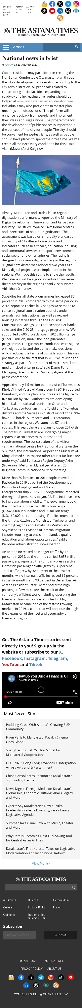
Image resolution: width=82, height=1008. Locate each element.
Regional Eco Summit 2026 (36, 916)
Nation (9, 64)
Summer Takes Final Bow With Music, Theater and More (39, 825)
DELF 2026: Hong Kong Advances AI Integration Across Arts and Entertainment (41, 765)
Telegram (57, 658)
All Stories (9, 900)
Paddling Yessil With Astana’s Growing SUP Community (38, 727)
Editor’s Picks (36, 907)
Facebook (12, 658)
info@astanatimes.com (50, 994)
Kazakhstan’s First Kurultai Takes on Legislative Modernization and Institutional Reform (40, 850)
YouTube (10, 664)
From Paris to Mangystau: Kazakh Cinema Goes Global (37, 739)
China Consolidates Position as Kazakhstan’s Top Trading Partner (39, 778)
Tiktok (35, 664)
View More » (41, 863)
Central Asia (61, 900)
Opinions (9, 914)
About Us (54, 968)
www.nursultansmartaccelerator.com (45, 101)
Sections (18, 47)
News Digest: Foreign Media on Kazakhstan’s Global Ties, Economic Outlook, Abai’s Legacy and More (39, 793)
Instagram (35, 658)
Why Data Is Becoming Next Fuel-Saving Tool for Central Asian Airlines (39, 838)
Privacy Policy (31, 968)
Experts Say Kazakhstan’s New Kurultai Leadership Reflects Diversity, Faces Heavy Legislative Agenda (37, 810)
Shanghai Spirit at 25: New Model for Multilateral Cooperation (33, 752)
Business (34, 900)
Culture (8, 907)
